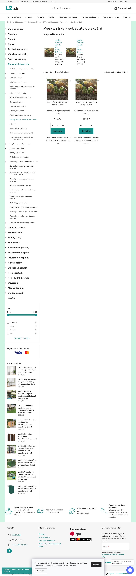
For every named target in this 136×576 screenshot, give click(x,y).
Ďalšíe (11, 44)
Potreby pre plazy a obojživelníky (22, 222)
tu (75, 565)
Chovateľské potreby (18, 64)
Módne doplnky (16, 287)
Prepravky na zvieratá (18, 128)
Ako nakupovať (23, 2)
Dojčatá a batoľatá (17, 267)
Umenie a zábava (16, 227)
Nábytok (12, 33)
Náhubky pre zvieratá (18, 203)
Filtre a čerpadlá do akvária (20, 97)
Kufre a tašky (15, 262)
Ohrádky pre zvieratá (18, 82)
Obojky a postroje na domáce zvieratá (21, 197)
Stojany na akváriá (17, 111)
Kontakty (10, 2)
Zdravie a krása (16, 232)
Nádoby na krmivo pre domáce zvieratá (21, 180)
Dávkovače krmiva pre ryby (20, 115)
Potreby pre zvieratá (18, 277)
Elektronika (14, 242)
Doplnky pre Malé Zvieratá (20, 144)
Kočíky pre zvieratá (17, 153)
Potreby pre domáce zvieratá (21, 69)
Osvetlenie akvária (17, 102)
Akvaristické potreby (18, 93)
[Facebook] (9, 550)
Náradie (12, 39)
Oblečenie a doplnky (18, 257)
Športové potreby (17, 59)
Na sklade (23, 323)
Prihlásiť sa (109, 562)
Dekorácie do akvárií (18, 106)
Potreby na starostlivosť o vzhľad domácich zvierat (22, 173)
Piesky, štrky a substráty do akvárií (23, 120)
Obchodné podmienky (39, 2)
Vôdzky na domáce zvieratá (20, 185)
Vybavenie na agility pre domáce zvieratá (22, 87)
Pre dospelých (15, 272)
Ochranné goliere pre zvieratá (21, 133)
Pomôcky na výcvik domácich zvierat (24, 161)
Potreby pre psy (16, 78)
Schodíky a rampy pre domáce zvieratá (21, 167)
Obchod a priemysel (18, 49)
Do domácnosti (15, 292)
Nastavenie (40, 571)
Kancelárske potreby (18, 247)
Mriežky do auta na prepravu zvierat (23, 212)
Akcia (23, 326)
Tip (23, 333)
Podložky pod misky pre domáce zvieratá (22, 217)
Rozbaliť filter (21, 338)
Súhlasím (96, 564)
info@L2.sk (16, 535)
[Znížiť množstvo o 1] (52, 125)
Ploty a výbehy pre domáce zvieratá (23, 207)
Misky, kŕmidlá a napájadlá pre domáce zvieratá (21, 138)
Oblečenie (13, 282)
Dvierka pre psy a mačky (19, 157)
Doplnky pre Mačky (17, 73)
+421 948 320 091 (20, 545)
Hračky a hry (14, 237)
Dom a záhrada (15, 28)
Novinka (23, 330)
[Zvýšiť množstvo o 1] (63, 125)
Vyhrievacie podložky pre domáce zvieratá (23, 191)
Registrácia (123, 2)
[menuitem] (14, 17)
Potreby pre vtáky (17, 148)
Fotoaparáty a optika (18, 252)
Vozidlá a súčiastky (18, 54)
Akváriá (13, 124)
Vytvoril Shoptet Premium (119, 573)
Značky (11, 297)
